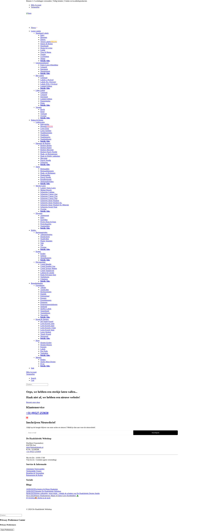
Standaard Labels (42, 33)
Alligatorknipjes (46, 235)
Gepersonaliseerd (42, 63)
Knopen (43, 298)
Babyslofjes (44, 124)
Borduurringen (45, 292)
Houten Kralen (45, 343)
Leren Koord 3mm (47, 330)
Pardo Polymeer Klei (48, 275)
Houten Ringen (46, 345)
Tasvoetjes (44, 315)
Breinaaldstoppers (47, 171)
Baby (42, 35)
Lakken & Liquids (47, 273)
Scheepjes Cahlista (47, 192)
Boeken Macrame (47, 150)
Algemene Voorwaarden (35, 469)
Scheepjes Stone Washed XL (51, 203)
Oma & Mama (45, 52)
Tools (38, 167)
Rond (42, 112)
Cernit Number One (47, 266)
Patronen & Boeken (43, 143)
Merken (38, 357)
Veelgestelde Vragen (33, 471)
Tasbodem (44, 353)
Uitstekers (44, 279)
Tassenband (44, 311)
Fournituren (40, 285)
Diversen (39, 213)
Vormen (39, 107)
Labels (42, 349)
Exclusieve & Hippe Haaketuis (42, 489)
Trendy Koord (45, 334)
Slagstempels (45, 71)
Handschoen (45, 237)
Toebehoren (44, 277)
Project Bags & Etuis (48, 222)
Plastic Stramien (46, 241)
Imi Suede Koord (46, 321)
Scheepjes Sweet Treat (48, 207)
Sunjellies (44, 220)
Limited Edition (46, 86)
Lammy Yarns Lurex (48, 188)
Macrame (43, 158)
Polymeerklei (40, 262)
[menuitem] (104, 5)
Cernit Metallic (45, 264)
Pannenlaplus (45, 101)
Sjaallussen (44, 135)
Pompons (43, 302)
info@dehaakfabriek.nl (34, 447)
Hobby (33, 230)
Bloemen (43, 37)
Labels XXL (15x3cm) (48, 84)
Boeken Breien (46, 145)
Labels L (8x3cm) (47, 80)
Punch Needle (45, 160)
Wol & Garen (41, 186)
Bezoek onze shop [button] (33, 402)
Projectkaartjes (45, 224)
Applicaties (44, 290)
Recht (42, 109)
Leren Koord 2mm (47, 326)
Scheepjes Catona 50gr (48, 198)
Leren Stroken (45, 332)
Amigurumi (44, 215)
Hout (37, 341)
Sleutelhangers (45, 258)
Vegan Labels (48, 42)
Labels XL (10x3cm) (48, 82)
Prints (42, 103)
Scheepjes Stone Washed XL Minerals (54, 205)
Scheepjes (44, 162)
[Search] (37, 384)
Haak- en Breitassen (47, 173)
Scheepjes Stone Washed (49, 201)
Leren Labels (36, 31)
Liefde (42, 50)
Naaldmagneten (46, 133)
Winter (42, 59)
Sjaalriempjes (45, 137)
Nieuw (33, 28)
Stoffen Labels (45, 309)
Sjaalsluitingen (45, 139)
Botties (43, 360)
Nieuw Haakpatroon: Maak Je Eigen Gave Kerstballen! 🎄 (52, 496)
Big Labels (40, 76)
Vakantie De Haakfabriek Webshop (43, 491)
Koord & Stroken (42, 319)
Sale (32, 368)
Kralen (38, 251)
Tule (42, 243)
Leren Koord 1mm (47, 324)
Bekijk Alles (45, 61)
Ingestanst (44, 69)
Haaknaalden (45, 175)
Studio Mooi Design (47, 362)
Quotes (43, 54)
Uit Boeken (44, 56)
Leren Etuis (44, 129)
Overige (43, 116)
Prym (42, 364)
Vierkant (43, 114)
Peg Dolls (44, 351)
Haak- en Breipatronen (48, 154)
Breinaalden (44, 169)
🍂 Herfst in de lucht (38, 498)
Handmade (44, 46)
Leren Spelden (45, 131)
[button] (33, 378)
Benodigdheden (37, 283)
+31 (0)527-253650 (37, 412)
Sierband (43, 307)
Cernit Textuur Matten (48, 268)
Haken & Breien (46, 44)
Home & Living (46, 48)
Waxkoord (44, 336)
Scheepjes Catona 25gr (48, 196)
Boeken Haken (46, 148)
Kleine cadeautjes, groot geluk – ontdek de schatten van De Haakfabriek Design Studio (63, 493)
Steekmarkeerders (47, 182)
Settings (43, 256)
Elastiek (43, 294)
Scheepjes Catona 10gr (48, 194)
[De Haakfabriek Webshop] (102, 17)
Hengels (46, 126)
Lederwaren (40, 122)
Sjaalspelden (45, 226)
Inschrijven (155, 433)
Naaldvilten (44, 239)
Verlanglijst (35, 7)
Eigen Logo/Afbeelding (49, 65)
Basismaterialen (41, 232)
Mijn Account (36, 5)
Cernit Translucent (47, 271)
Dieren (42, 40)
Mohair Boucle (46, 190)
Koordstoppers (45, 300)
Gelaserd (43, 67)
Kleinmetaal (44, 296)
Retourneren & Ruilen (34, 475)
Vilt (41, 245)
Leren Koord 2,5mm (48, 328)
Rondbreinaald (45, 179)
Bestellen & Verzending (35, 473)
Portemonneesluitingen (48, 304)
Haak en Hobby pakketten (50, 156)
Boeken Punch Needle (48, 152)
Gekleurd (43, 78)
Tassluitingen (45, 313)
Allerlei (43, 288)
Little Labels (40, 90)
